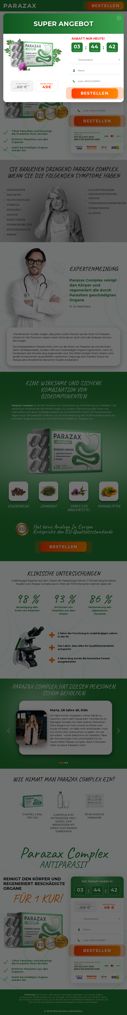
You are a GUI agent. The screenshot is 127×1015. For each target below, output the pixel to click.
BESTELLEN (95, 93)
